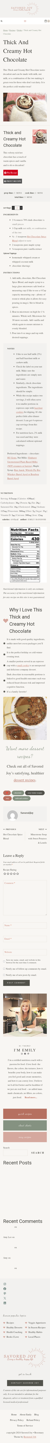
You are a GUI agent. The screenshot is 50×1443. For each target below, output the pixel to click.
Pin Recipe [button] (11, 172)
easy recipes (25, 1137)
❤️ (7, 793)
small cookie (23, 665)
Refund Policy (33, 1420)
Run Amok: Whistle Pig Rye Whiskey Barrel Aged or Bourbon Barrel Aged (23, 474)
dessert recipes (24, 779)
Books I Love (13, 1336)
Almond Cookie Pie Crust (19, 1189)
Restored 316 (30, 1436)
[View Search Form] (1, 21)
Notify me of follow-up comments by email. (26, 968)
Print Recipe (13, 181)
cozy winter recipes (35, 793)
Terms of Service (25, 1425)
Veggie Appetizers (37, 1322)
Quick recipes (25, 1113)
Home (14, 1414)
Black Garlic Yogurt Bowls (29, 1268)
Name (8, 925)
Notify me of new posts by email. (21, 975)
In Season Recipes (37, 1327)
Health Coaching (14, 1332)
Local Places (34, 1336)
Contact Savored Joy (25, 1383)
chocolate (17, 793)
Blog (36, 1414)
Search (6, 1147)
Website (8, 952)
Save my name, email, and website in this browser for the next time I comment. (23, 961)
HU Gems (11, 457)
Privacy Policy (17, 1420)
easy (7, 798)
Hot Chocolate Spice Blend (13, 834)
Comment (9, 883)
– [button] (13, 207)
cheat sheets (25, 1125)
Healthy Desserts (14, 1327)
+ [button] (21, 207)
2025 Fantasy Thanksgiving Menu (23, 1171)
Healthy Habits (35, 1332)
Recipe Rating (10, 869)
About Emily (26, 1414)
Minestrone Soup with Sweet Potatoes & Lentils (37, 836)
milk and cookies (21, 798)
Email (8, 938)
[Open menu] (25, 21)
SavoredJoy (27, 813)
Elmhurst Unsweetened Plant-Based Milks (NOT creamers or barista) (22, 461)
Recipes (10, 1322)
